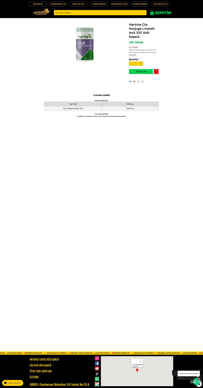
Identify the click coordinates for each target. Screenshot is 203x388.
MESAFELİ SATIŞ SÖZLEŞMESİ (44, 359)
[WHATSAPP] (97, 379)
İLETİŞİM (34, 377)
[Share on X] (142, 81)
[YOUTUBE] (97, 369)
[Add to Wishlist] (156, 71)
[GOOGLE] (97, 384)
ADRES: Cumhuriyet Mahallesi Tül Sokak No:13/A (59, 384)
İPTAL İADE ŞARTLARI (41, 371)
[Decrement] (130, 64)
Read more (132, 55)
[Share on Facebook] (130, 81)
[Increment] (141, 64)
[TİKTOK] (97, 374)
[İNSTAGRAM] (97, 358)
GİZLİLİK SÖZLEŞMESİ (40, 365)
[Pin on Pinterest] (134, 81)
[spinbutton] (136, 64)
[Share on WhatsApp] (138, 81)
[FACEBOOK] (97, 363)
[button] (152, 12)
